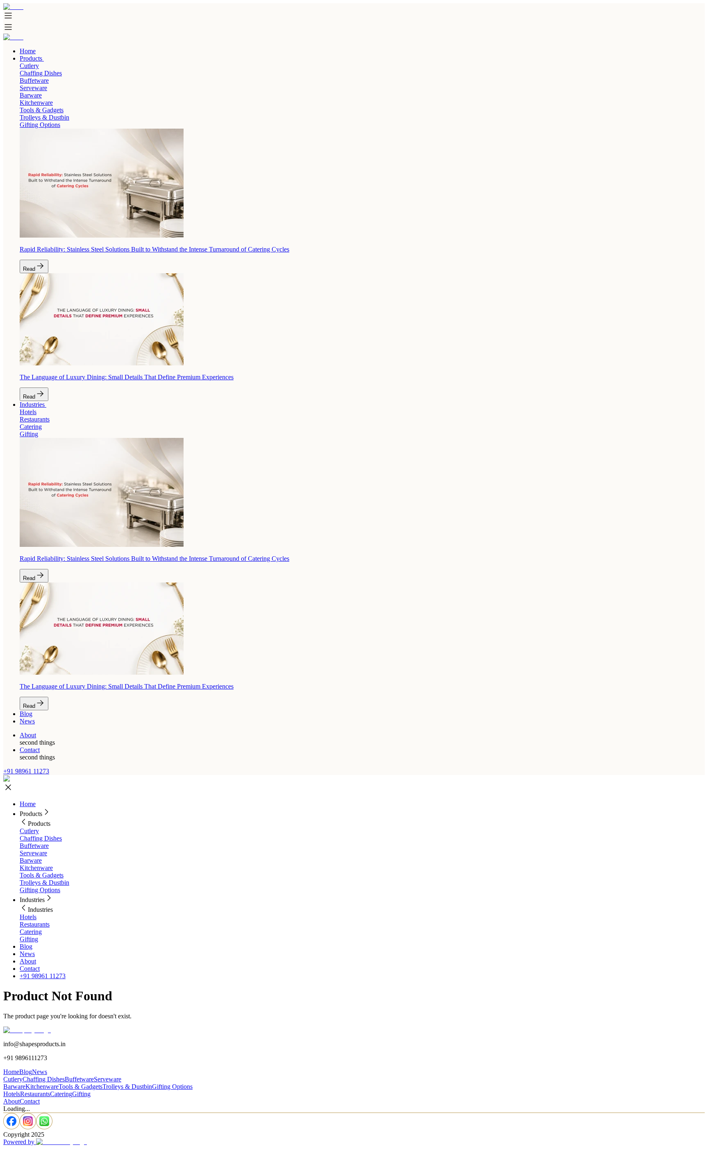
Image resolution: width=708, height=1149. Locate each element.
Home (28, 51)
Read (29, 269)
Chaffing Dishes (41, 838)
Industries (32, 404)
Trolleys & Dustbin (44, 882)
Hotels (28, 916)
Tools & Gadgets (42, 875)
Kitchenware (36, 867)
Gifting (29, 939)
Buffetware (34, 845)
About (28, 735)
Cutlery (29, 830)
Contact (30, 749)
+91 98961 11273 (26, 771)
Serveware (33, 853)
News (27, 721)
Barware (31, 860)
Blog (26, 713)
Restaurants (35, 924)
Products (31, 58)
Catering (31, 931)
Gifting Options (40, 889)
